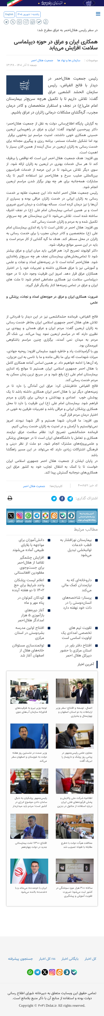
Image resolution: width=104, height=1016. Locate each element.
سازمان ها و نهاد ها (68, 60)
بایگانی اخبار (70, 959)
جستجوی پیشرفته (20, 959)
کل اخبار (90, 959)
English (9, 14)
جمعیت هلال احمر (34, 486)
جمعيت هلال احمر (42, 60)
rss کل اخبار (47, 959)
